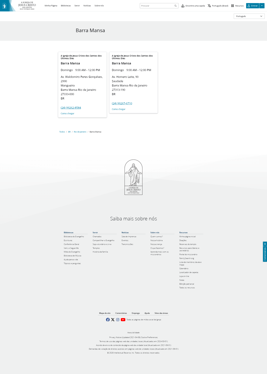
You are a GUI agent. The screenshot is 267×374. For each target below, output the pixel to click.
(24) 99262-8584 (71, 108)
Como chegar (67, 113)
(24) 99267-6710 (122, 103)
